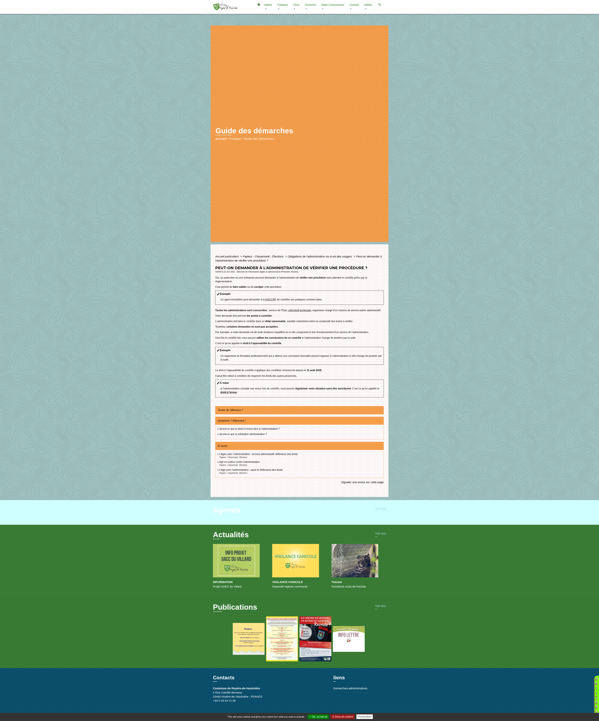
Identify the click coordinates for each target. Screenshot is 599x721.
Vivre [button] (296, 4)
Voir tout (380, 508)
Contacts (224, 677)
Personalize (364, 716)
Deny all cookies (343, 716)
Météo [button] (368, 4)
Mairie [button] (268, 4)
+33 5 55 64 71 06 (224, 700)
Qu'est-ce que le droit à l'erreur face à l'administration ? (249, 428)
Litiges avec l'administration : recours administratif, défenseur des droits (258, 454)
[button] (258, 5)
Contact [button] (354, 4)
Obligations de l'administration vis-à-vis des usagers (320, 256)
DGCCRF (270, 299)
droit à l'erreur (228, 392)
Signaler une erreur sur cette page (362, 482)
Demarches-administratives (350, 688)
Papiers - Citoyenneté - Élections (263, 256)
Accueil (220, 138)
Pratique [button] (282, 4)
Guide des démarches (259, 138)
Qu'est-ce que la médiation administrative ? (243, 434)
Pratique (235, 138)
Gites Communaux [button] (332, 4)
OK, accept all (319, 716)
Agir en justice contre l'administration (239, 462)
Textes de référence (229, 410)
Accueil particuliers (227, 256)
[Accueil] (232, 7)
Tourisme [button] (310, 4)
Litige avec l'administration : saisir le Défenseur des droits (251, 470)
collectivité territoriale (299, 310)
